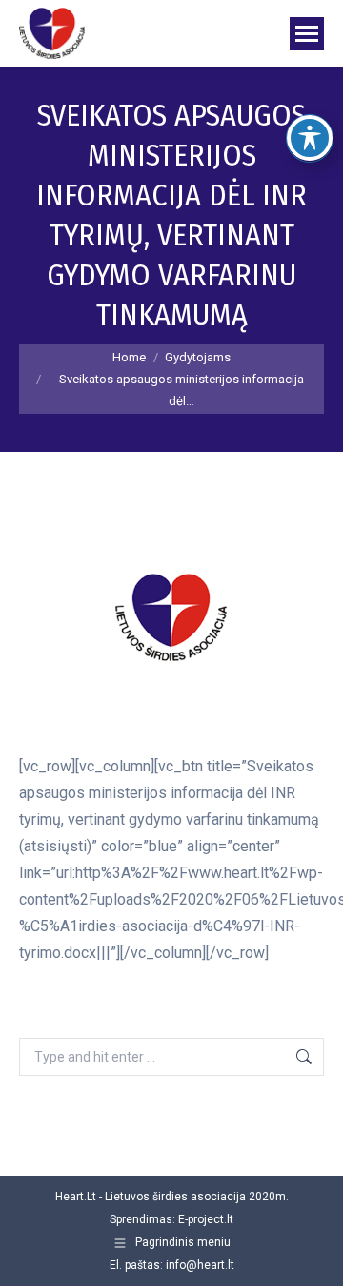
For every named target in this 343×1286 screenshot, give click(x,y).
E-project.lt (205, 1219)
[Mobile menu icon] (307, 33)
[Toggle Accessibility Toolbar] (310, 138)
